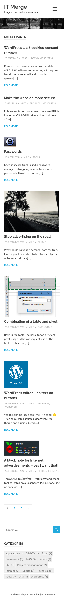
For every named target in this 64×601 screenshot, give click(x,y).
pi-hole (42, 241)
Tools (36, 156)
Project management (32, 564)
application (14, 553)
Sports (28, 570)
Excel (41, 326)
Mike (24, 58)
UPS (23, 576)
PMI (9, 564)
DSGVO (35, 58)
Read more (11, 85)
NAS (31, 559)
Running (12, 570)
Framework (14, 559)
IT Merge (15, 7)
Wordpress (46, 58)
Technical (36, 103)
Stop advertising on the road (27, 237)
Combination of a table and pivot (31, 321)
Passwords (13, 152)
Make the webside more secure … (31, 98)
